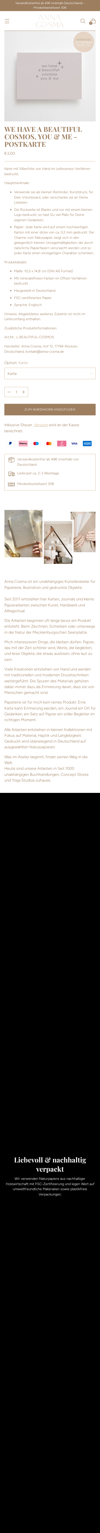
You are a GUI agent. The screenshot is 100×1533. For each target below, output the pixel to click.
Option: (16, 362)
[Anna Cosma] (50, 21)
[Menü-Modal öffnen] (7, 21)
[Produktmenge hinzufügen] (9, 392)
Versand (41, 425)
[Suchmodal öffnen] (83, 21)
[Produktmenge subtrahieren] (23, 392)
